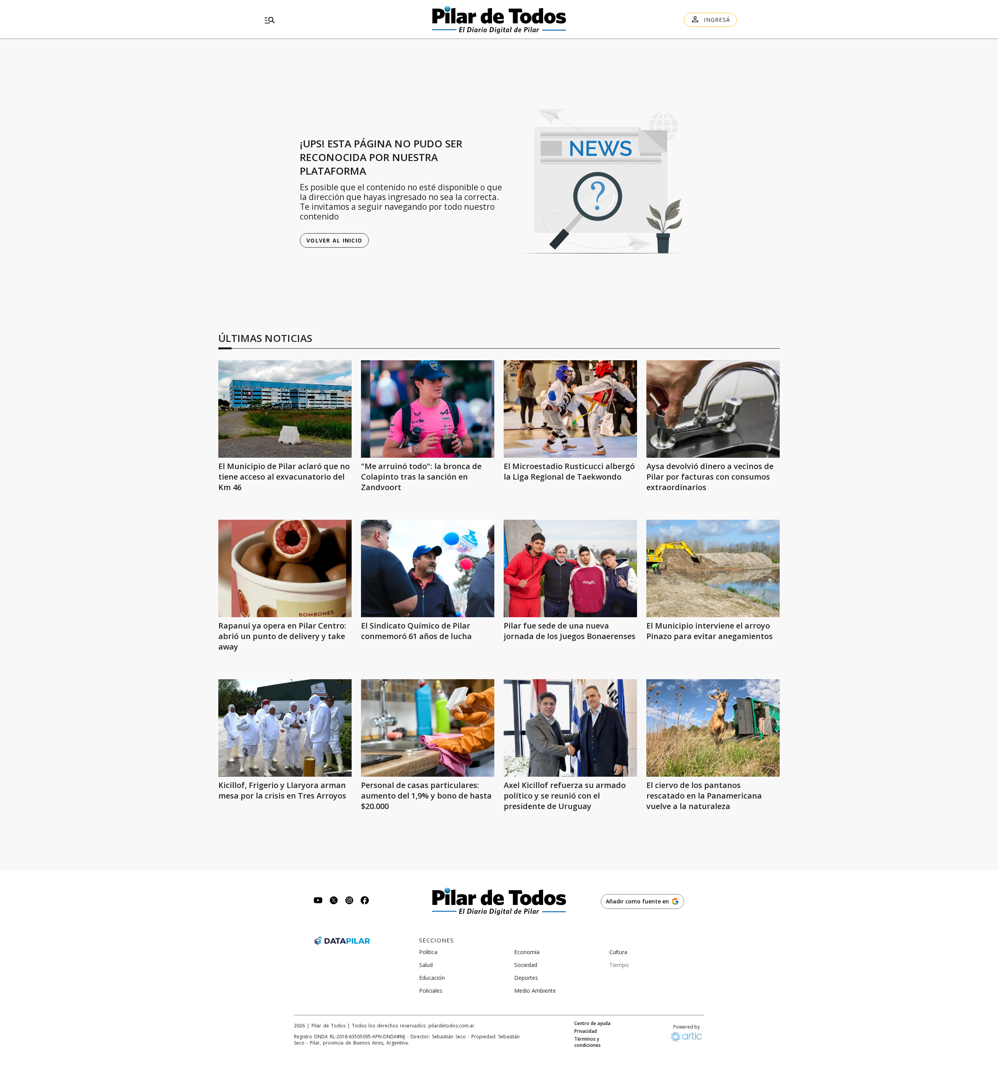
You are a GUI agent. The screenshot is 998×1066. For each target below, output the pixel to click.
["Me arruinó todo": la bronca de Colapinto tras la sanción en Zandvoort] (427, 409)
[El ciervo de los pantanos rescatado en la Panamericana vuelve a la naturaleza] (713, 728)
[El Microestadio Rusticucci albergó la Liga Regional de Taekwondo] (570, 409)
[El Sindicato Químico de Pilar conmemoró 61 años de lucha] (427, 568)
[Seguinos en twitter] (333, 901)
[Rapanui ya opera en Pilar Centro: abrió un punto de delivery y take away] (285, 568)
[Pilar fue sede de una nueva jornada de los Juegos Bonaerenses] (570, 568)
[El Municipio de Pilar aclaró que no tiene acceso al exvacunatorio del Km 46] (285, 409)
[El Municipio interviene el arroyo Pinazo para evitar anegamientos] (713, 568)
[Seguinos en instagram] (349, 901)
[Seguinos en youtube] (318, 901)
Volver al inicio (334, 240)
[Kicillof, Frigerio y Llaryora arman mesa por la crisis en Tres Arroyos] (285, 728)
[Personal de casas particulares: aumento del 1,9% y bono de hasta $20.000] (427, 728)
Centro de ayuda (592, 1023)
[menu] (337, 20)
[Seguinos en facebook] (365, 901)
